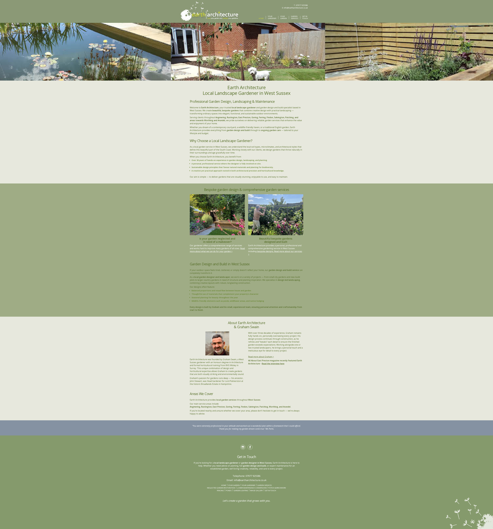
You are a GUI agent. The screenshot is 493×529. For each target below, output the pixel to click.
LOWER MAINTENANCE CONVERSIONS (252, 488)
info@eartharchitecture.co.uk (296, 8)
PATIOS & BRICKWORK (277, 488)
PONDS (229, 490)
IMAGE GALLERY (256, 490)
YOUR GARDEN (283, 17)
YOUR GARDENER (272, 17)
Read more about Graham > (261, 356)
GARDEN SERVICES (294, 17)
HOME (261, 18)
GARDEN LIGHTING (241, 490)
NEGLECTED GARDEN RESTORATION (221, 488)
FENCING (220, 490)
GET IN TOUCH (305, 17)
